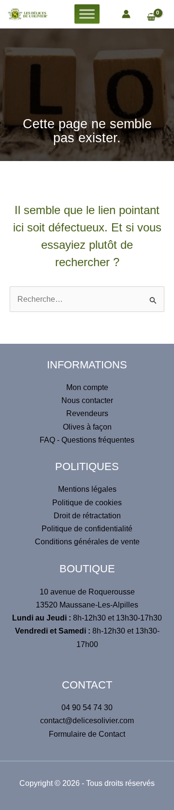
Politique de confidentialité (87, 529)
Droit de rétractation (87, 516)
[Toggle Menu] (87, 14)
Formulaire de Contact (87, 734)
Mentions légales (87, 489)
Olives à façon (87, 427)
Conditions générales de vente (87, 542)
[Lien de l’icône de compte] (126, 14)
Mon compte (87, 387)
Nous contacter (87, 400)
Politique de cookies (87, 503)
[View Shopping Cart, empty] (156, 18)
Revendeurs (87, 413)
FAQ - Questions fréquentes (87, 440)
